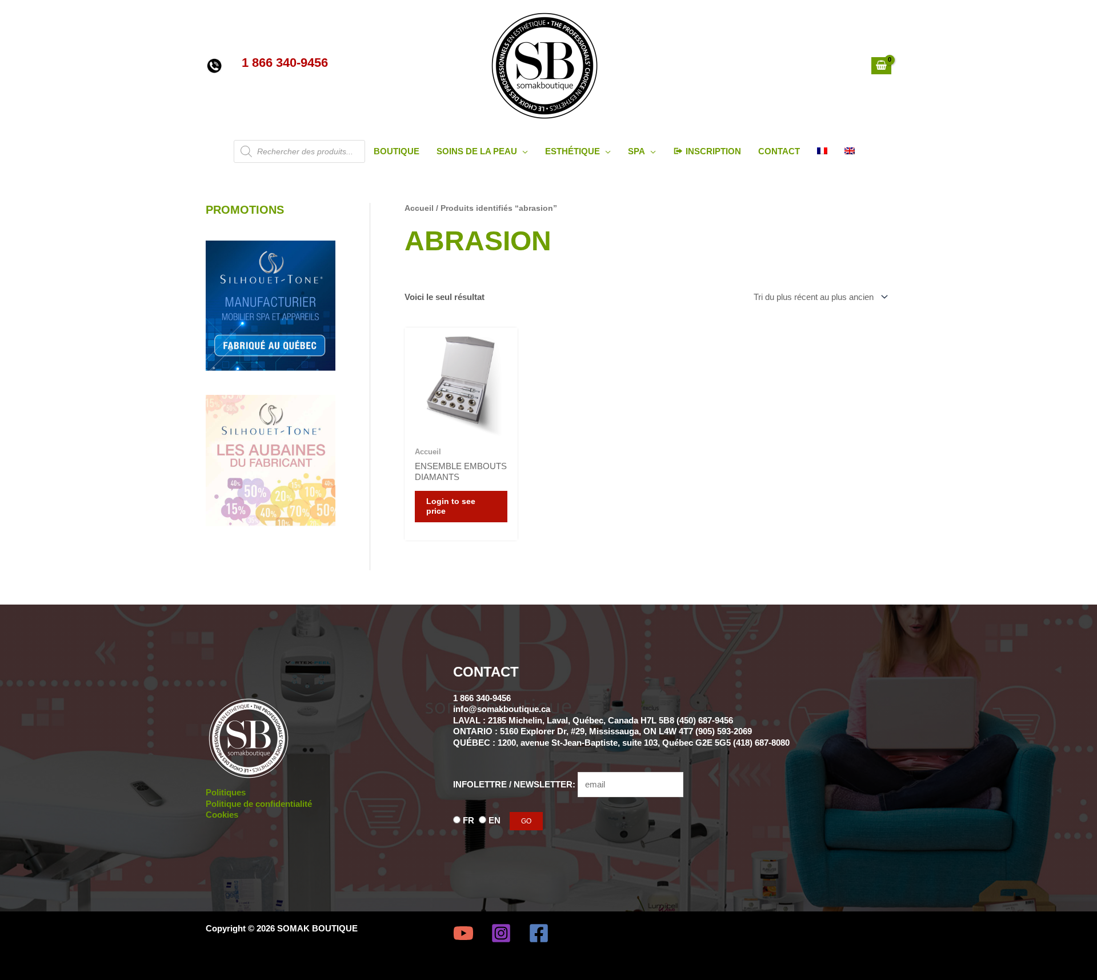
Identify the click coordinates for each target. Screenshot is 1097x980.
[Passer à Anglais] (849, 151)
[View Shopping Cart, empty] (881, 65)
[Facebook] (539, 933)
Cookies (222, 814)
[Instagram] (501, 933)
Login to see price (450, 506)
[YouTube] (463, 933)
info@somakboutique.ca (501, 709)
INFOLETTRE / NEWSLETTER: (515, 784)
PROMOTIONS (245, 209)
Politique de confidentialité (259, 804)
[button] (522, 151)
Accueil (419, 208)
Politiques (226, 792)
